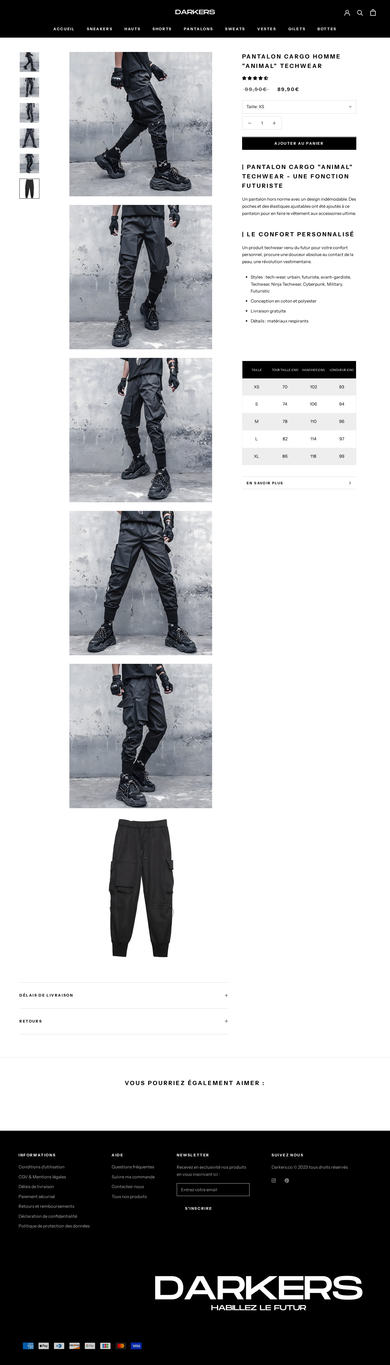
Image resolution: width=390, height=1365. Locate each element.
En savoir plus (265, 483)
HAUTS (132, 29)
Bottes (327, 29)
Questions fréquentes (133, 1167)
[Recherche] (360, 12)
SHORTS (162, 29)
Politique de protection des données (54, 1226)
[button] (255, 78)
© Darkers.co (40, 1303)
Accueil (64, 29)
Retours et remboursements (46, 1206)
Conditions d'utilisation (42, 1167)
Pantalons (198, 29)
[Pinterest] (287, 1180)
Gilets (297, 29)
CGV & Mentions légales (42, 1176)
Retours (30, 1021)
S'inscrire (198, 1208)
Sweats (235, 29)
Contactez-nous (128, 1186)
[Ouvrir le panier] (373, 12)
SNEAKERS (99, 29)
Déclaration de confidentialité (48, 1216)
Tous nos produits (129, 1196)
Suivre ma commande (133, 1176)
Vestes (266, 29)
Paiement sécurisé (37, 1196)
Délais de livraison (36, 1186)
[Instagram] (274, 1180)
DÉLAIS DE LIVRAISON (46, 995)
